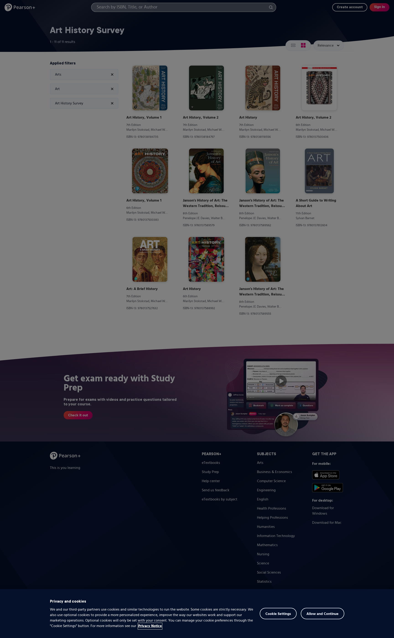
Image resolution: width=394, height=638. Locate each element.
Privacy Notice (150, 626)
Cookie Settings (278, 614)
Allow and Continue (322, 614)
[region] (197, 613)
